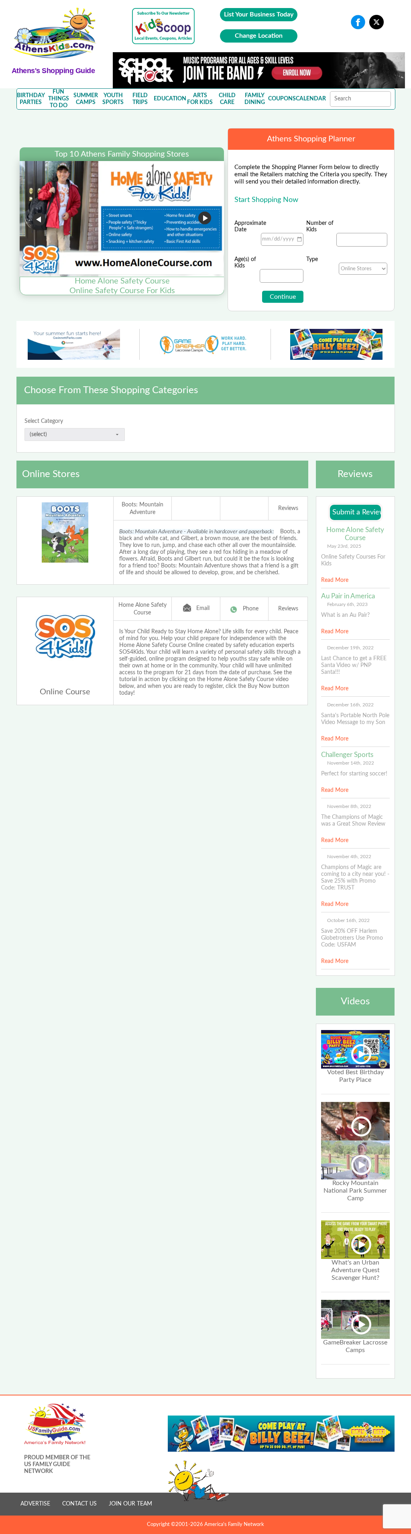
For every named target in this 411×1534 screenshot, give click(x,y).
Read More (334, 580)
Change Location (259, 36)
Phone (250, 609)
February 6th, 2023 (347, 604)
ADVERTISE (35, 1504)
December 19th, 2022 (350, 647)
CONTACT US (79, 1504)
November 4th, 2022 (349, 856)
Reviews (288, 508)
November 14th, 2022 (350, 763)
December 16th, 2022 (350, 704)
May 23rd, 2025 (344, 546)
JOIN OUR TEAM (130, 1504)
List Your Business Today (258, 14)
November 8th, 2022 (349, 806)
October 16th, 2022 (348, 920)
